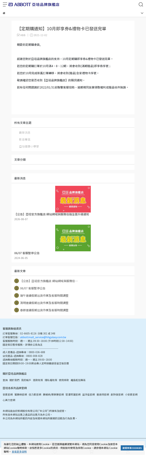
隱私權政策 (51, 380)
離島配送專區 (78, 380)
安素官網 (8, 394)
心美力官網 (9, 400)
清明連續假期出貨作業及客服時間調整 (42, 303)
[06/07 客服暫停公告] (73, 238)
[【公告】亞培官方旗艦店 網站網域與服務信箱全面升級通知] (73, 199)
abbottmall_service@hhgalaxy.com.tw (43, 337)
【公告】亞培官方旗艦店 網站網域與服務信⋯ (47, 281)
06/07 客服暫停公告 (31, 288)
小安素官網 (131, 394)
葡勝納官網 (20, 394)
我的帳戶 (26, 380)
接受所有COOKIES (132, 448)
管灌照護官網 (73, 394)
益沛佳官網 (88, 394)
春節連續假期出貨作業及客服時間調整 (42, 310)
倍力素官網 (35, 394)
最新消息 (24, 132)
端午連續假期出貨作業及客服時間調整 (42, 295)
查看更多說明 (19, 451)
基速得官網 (103, 394)
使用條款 (64, 380)
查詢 (5, 380)
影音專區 (24, 139)
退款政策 (38, 380)
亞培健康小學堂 (29, 146)
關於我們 (14, 380)
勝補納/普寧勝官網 (53, 394)
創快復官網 (117, 394)
